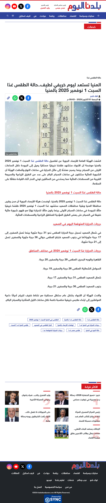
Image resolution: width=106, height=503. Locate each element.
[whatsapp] (8, 98)
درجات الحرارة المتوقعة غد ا (52, 330)
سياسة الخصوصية (53, 486)
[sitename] (85, 466)
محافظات (62, 15)
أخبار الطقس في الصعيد (43, 324)
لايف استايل (24, 15)
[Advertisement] (53, 52)
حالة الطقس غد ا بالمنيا (72, 319)
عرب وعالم (82, 480)
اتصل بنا (38, 486)
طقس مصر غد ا (74, 330)
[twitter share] (21, 98)
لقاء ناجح (94, 96)
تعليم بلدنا (59, 480)
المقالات (15, 473)
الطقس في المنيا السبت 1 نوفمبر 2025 (44, 319)
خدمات (71, 480)
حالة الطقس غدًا (39, 160)
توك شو (94, 480)
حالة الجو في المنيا (92, 330)
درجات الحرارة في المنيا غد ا (89, 324)
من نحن (68, 486)
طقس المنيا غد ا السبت (19, 324)
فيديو (49, 480)
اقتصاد (73, 15)
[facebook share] (28, 98)
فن (35, 15)
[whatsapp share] (15, 98)
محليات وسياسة (87, 15)
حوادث (43, 15)
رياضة (52, 15)
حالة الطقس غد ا (93, 319)
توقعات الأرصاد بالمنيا (66, 324)
